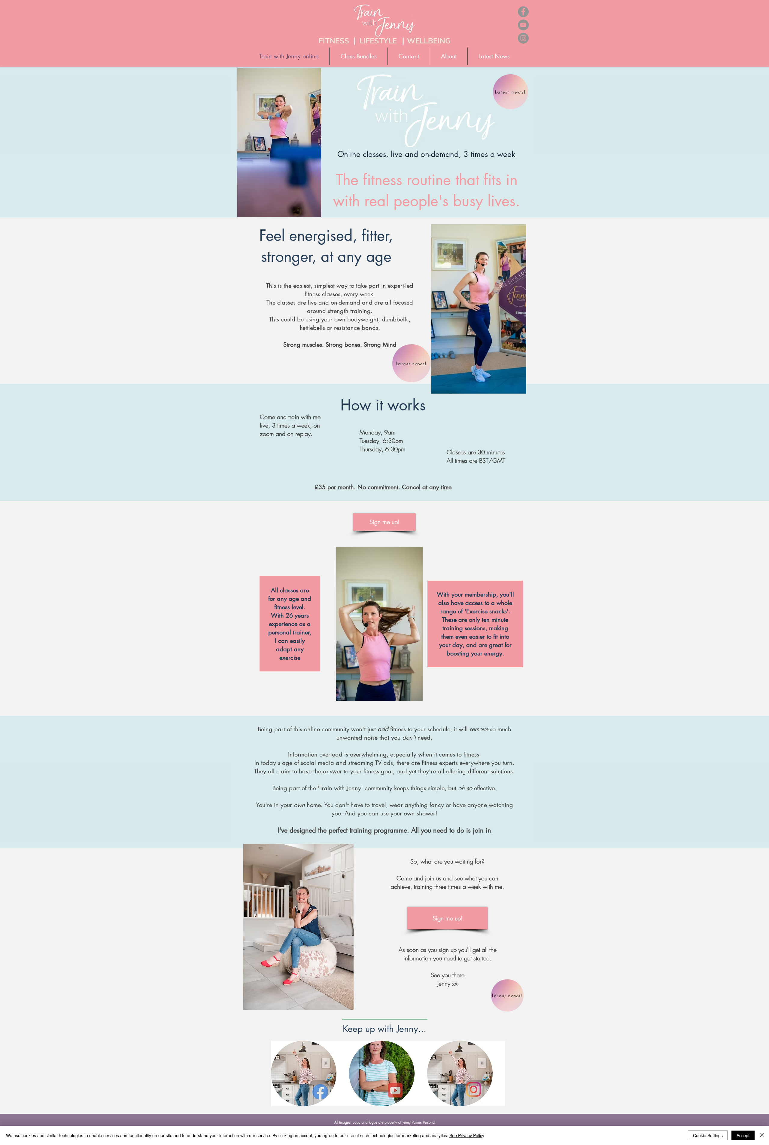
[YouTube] (523, 25)
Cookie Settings (708, 1135)
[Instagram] (523, 38)
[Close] (761, 1135)
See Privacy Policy (466, 1135)
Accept (743, 1135)
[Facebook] (523, 11)
